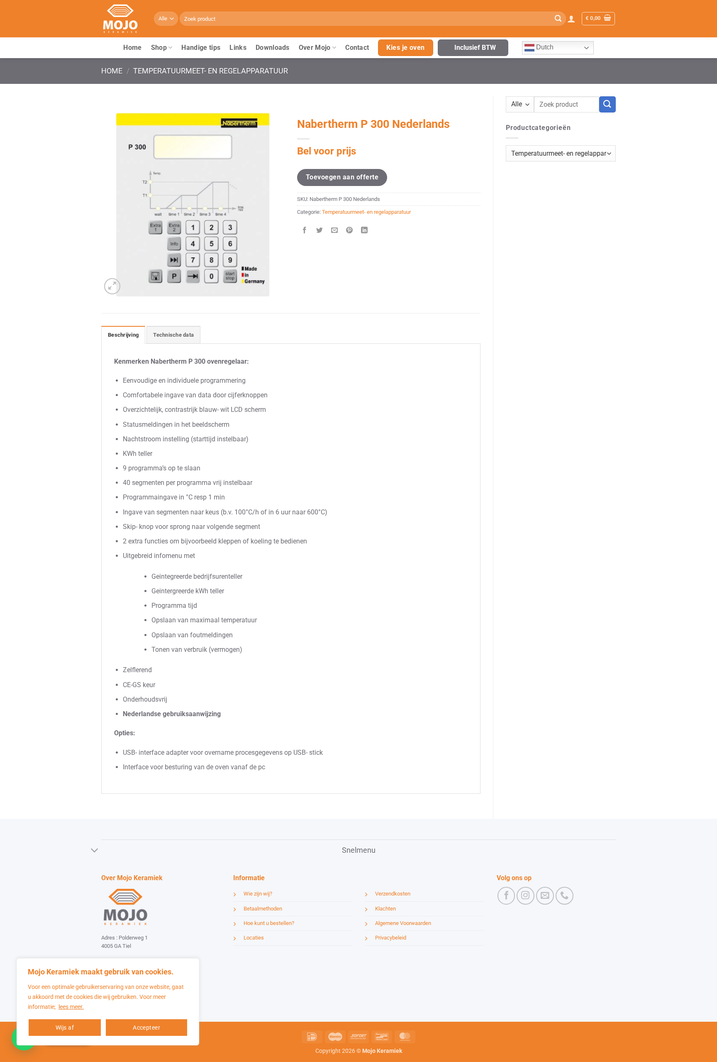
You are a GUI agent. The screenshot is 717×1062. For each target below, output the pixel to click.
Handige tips (200, 47)
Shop (159, 47)
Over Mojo (315, 47)
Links (237, 47)
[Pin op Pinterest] (349, 231)
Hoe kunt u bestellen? (269, 923)
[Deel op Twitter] (320, 231)
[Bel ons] (564, 896)
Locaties (254, 938)
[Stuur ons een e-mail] (545, 896)
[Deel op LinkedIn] (364, 231)
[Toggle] (95, 851)
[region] (108, 1001)
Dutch (544, 47)
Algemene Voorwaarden (403, 923)
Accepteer (146, 1027)
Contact (357, 47)
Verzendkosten (392, 894)
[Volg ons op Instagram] (525, 896)
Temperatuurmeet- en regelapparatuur (210, 70)
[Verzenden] (558, 19)
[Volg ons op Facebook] (506, 896)
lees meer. (71, 1006)
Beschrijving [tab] (123, 335)
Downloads (273, 47)
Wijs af (65, 1027)
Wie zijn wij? (258, 894)
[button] (571, 19)
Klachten (385, 908)
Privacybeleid (390, 938)
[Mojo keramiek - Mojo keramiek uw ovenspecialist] (121, 18)
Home (132, 47)
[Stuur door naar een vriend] (334, 231)
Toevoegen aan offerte (342, 177)
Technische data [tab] (173, 335)
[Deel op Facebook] (305, 231)
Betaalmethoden (263, 908)
